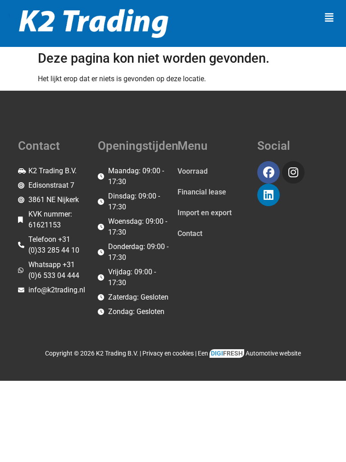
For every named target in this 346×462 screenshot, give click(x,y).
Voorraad (193, 171)
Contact (190, 233)
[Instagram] (293, 172)
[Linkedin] (268, 195)
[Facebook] (268, 172)
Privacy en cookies (168, 353)
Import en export (205, 212)
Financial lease (202, 192)
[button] (329, 17)
